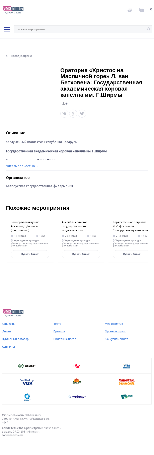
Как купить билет (116, 339)
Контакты (8, 346)
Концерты (8, 323)
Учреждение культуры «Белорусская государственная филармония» (29, 243)
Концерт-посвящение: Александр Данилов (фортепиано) (25, 226)
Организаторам (115, 331)
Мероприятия (114, 323)
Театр (57, 323)
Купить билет (30, 254)
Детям (6, 331)
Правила (59, 331)
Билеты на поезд (65, 339)
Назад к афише (21, 55)
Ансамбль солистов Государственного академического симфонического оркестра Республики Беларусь (79, 230)
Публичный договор (15, 339)
